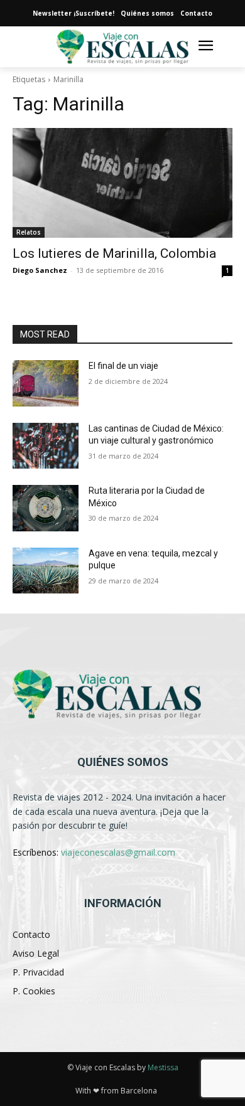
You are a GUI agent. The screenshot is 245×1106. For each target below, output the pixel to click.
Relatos (28, 232)
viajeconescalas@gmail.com (118, 852)
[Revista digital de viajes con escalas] (122, 46)
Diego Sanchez (40, 270)
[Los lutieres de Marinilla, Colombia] (122, 183)
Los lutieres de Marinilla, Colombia (114, 253)
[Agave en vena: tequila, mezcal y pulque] (46, 571)
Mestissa (163, 1067)
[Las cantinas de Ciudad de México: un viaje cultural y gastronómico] (46, 446)
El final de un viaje (123, 366)
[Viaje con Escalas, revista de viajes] (122, 694)
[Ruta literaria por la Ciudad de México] (46, 508)
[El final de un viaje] (46, 383)
